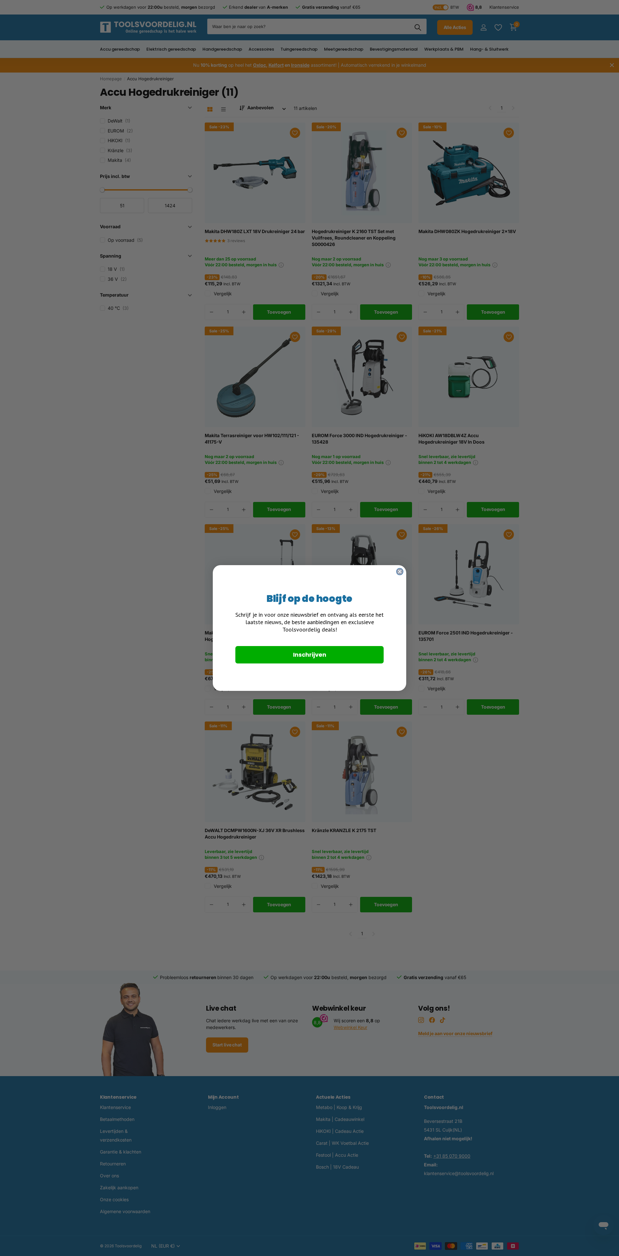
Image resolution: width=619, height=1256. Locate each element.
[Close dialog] (400, 571)
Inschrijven (309, 655)
